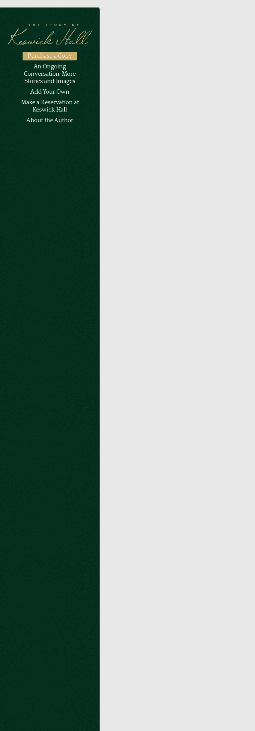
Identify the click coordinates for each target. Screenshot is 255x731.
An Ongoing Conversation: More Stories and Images (50, 74)
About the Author (49, 120)
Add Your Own (49, 92)
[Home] (50, 44)
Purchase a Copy (50, 56)
